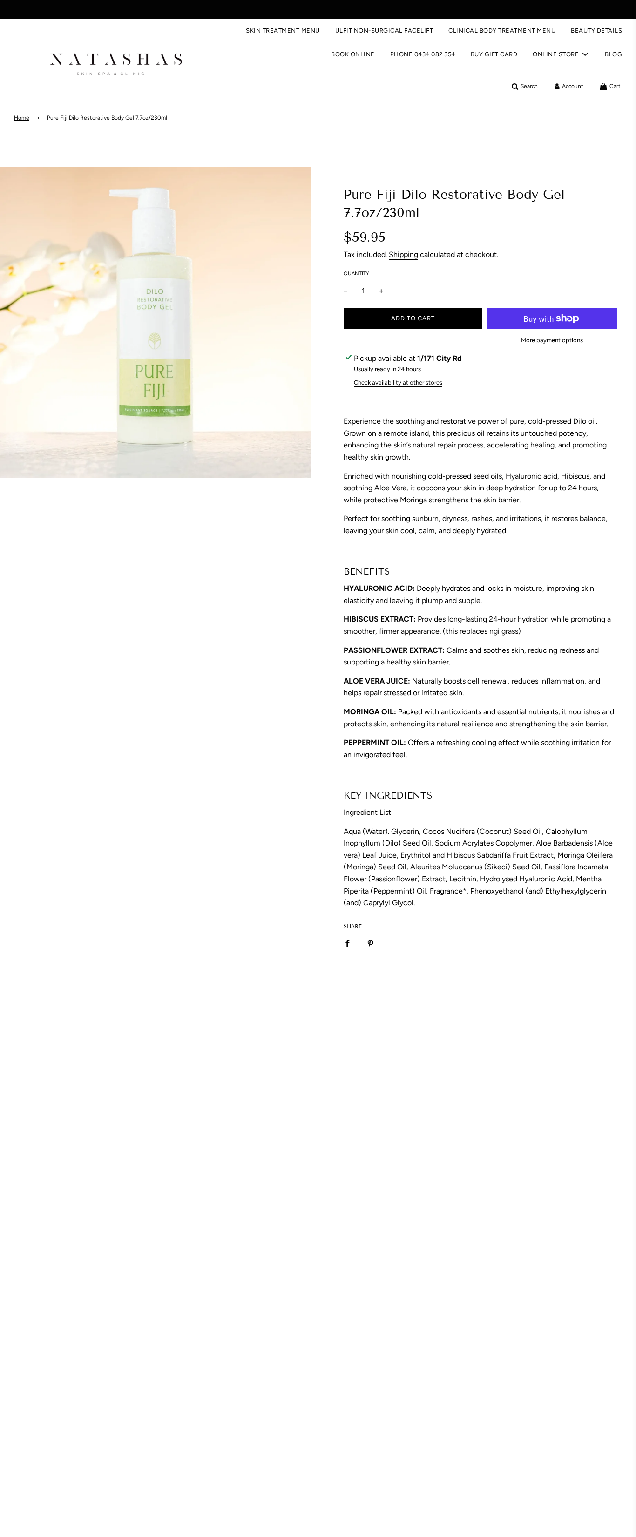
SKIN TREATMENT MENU (283, 30)
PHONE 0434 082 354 (422, 54)
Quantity (356, 274)
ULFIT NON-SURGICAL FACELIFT (384, 30)
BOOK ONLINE (353, 54)
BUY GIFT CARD (494, 54)
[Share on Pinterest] (370, 943)
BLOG (613, 54)
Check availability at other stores (398, 382)
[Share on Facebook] (347, 943)
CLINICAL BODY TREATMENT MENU (501, 30)
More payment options (552, 340)
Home (21, 118)
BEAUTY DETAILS (596, 30)
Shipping (403, 254)
